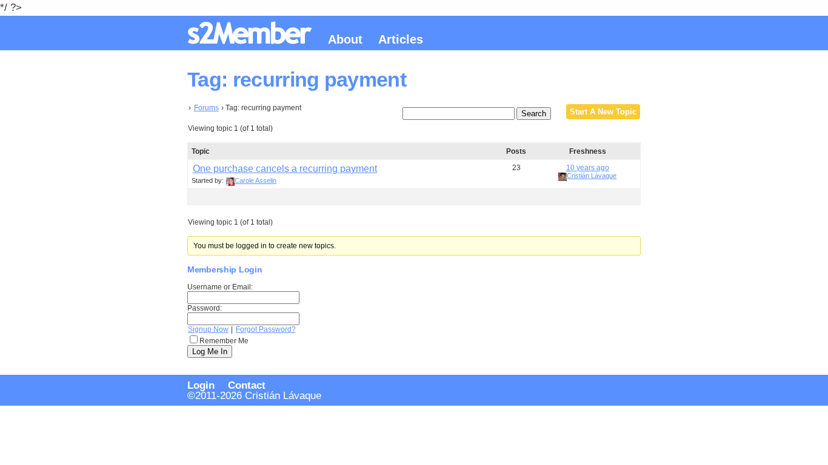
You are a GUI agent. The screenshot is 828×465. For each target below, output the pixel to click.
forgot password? (266, 329)
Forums (206, 108)
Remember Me (224, 341)
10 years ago (587, 167)
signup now (208, 329)
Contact (246, 385)
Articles (400, 39)
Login (201, 385)
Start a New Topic (603, 111)
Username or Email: (220, 287)
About (345, 39)
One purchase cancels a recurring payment (285, 168)
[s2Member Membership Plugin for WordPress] (251, 39)
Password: (204, 308)
